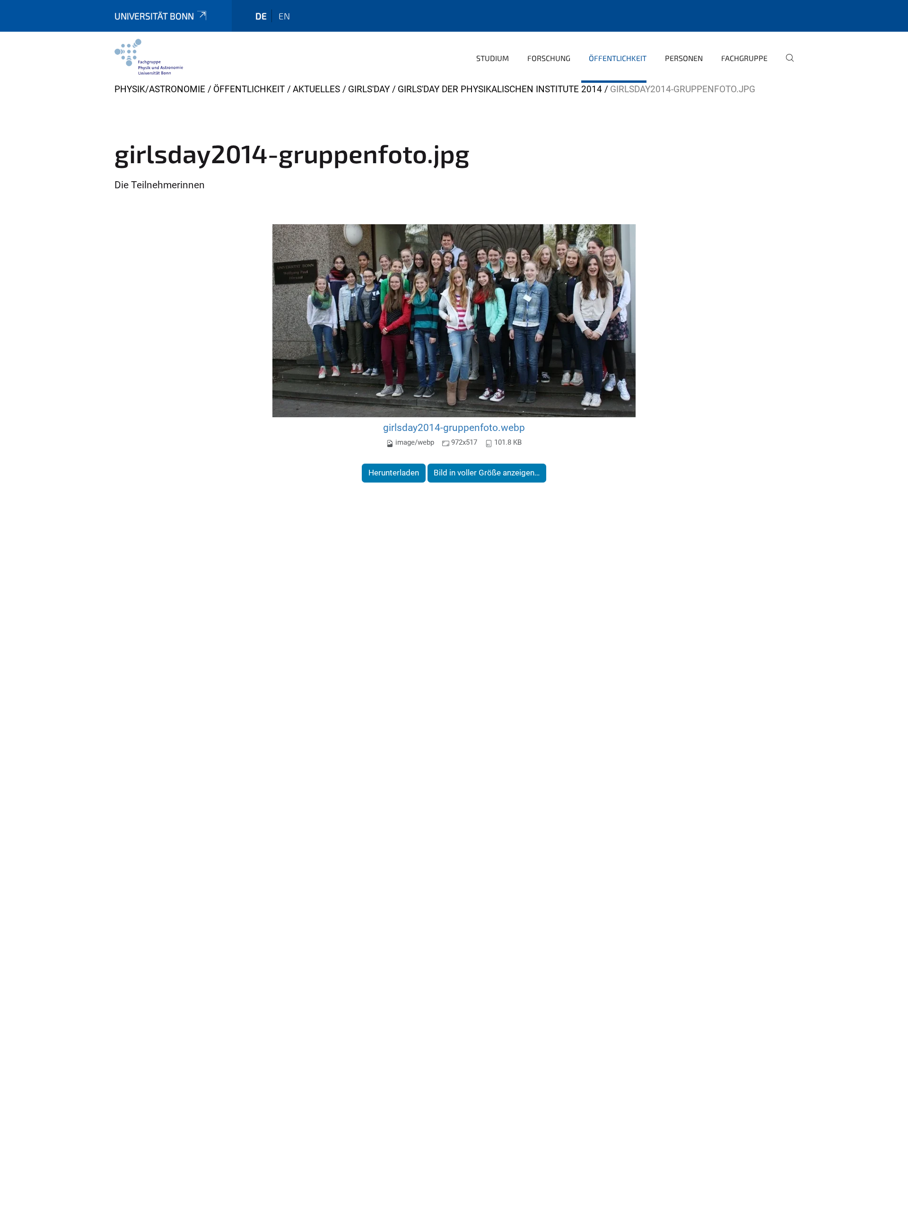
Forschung (548, 57)
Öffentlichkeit (617, 57)
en (284, 15)
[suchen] (786, 64)
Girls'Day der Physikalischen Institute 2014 (500, 89)
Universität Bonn (154, 15)
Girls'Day (369, 89)
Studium (492, 57)
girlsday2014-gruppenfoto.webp (454, 427)
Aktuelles (316, 89)
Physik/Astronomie (159, 89)
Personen (684, 57)
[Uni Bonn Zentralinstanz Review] (148, 57)
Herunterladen (393, 472)
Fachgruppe (744, 57)
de (261, 15)
